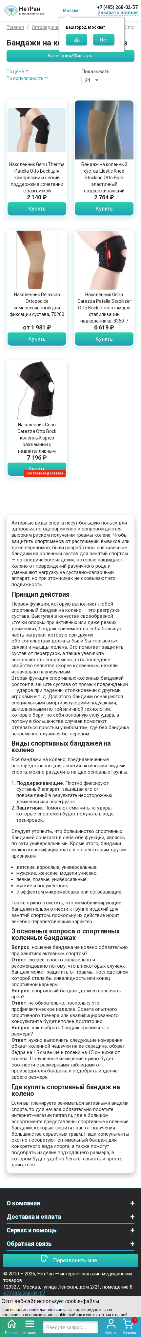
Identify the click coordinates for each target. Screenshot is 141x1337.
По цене (15, 71)
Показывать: (96, 71)
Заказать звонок (118, 12)
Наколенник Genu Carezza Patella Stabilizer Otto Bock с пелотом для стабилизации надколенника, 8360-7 (104, 308)
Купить (37, 209)
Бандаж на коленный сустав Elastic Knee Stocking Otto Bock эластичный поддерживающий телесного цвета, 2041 (104, 181)
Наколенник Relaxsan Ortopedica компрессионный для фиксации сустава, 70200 (37, 304)
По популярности (25, 78)
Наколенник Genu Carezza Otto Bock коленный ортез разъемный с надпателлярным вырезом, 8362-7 (36, 441)
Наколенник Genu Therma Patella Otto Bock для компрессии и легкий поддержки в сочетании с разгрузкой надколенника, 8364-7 (37, 181)
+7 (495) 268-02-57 (117, 7)
